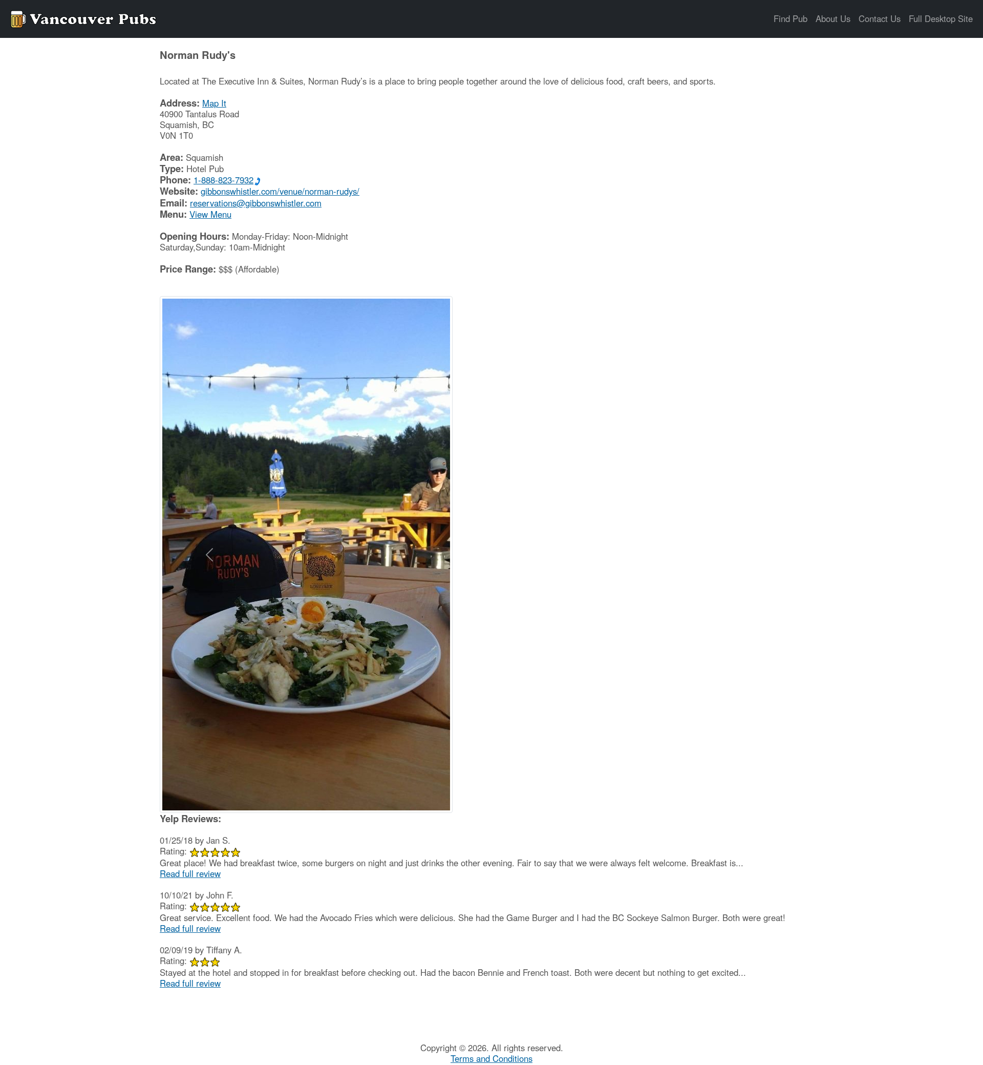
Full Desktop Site (941, 18)
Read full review (190, 873)
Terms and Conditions (491, 1058)
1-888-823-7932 (223, 180)
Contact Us (880, 18)
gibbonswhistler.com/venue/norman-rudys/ (280, 191)
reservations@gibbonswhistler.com (256, 203)
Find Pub (790, 18)
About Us (833, 18)
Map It (214, 103)
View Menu (210, 214)
